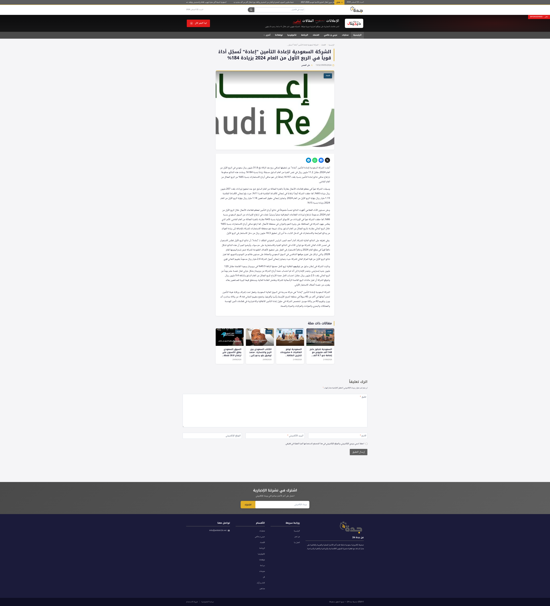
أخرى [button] (268, 35)
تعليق (363, 397)
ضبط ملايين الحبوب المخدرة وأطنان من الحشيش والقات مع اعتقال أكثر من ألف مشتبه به (273, 2)
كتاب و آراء (261, 583)
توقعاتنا (279, 35)
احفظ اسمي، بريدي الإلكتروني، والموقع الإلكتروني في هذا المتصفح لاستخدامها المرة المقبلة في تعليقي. (324, 443)
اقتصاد (316, 35)
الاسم (363, 436)
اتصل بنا (297, 542)
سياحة (262, 565)
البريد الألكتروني (295, 436)
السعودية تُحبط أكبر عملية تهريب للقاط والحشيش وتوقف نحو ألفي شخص (211, 2)
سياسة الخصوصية (207, 601)
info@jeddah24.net (217, 530)
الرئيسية (357, 35)
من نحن (297, 536)
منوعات (262, 571)
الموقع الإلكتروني (233, 436)
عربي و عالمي (330, 35)
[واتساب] (314, 160)
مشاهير (262, 588)
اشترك (248, 505)
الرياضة (304, 35)
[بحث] (251, 9)
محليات (345, 35)
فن (264, 577)
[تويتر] (327, 160)
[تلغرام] (308, 160)
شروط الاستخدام (192, 601)
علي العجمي (305, 65)
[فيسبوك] (321, 160)
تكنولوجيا (291, 35)
